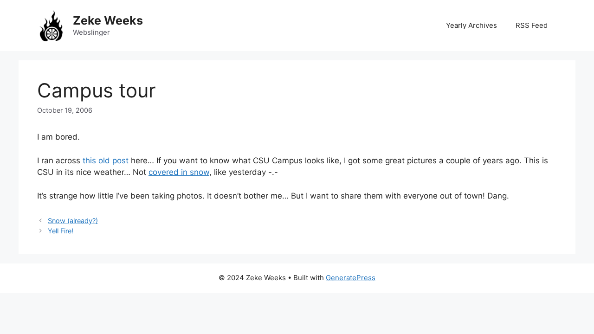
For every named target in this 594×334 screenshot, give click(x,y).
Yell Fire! (60, 231)
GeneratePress (350, 277)
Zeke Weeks (108, 20)
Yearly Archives (471, 25)
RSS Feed (532, 25)
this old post (106, 160)
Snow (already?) (73, 221)
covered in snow (178, 172)
